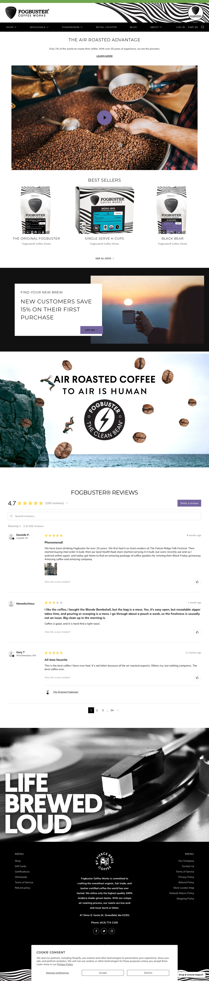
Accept (103, 972)
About (154, 27)
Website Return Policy (181, 893)
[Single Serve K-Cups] (104, 210)
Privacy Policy (65, 964)
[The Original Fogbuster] (36, 210)
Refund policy (22, 887)
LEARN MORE (104, 56)
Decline (148, 972)
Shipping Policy (185, 898)
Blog (133, 27)
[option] (104, 410)
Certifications (22, 871)
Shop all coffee (103, 258)
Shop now (90, 330)
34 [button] (112, 710)
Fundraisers (71, 27)
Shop (9, 27)
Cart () (193, 27)
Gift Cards (20, 866)
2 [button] (97, 710)
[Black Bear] (172, 210)
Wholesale (38, 27)
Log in (180, 27)
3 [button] (103, 710)
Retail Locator (106, 27)
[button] (67, 503)
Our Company (186, 860)
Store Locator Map (183, 887)
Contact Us (188, 866)
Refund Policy (186, 882)
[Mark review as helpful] (197, 581)
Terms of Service (24, 882)
